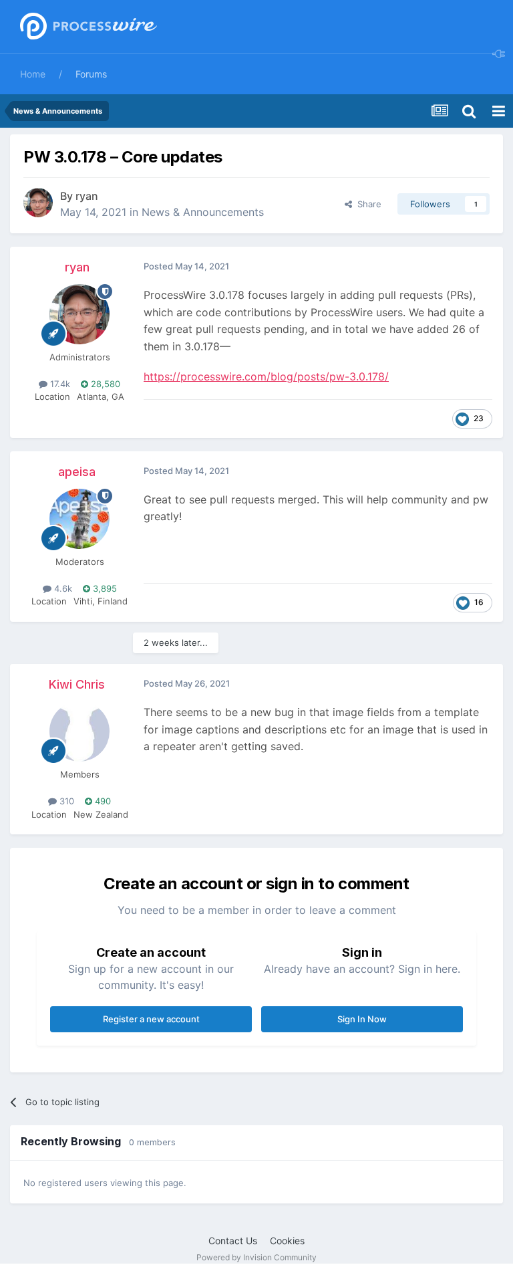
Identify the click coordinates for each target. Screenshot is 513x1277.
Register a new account (151, 1019)
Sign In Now (362, 1019)
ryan (86, 196)
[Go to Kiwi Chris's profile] (79, 731)
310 (65, 801)
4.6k (61, 588)
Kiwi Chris (77, 684)
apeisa (77, 472)
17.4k (58, 383)
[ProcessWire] (87, 27)
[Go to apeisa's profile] (79, 519)
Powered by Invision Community (256, 1257)
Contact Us (232, 1240)
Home (32, 74)
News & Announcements (203, 212)
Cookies (287, 1240)
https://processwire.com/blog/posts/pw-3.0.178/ (266, 376)
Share (366, 204)
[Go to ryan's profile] (38, 202)
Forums (91, 74)
